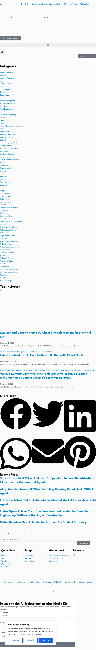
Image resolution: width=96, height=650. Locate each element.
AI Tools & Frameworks (9, 241)
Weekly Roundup (6, 73)
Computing (4, 213)
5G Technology (6, 281)
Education (4, 185)
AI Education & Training (9, 269)
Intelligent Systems (7, 154)
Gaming (3, 171)
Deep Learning (5, 194)
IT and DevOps (6, 146)
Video (2, 87)
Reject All (30, 640)
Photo (2, 118)
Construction (5, 210)
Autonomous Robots (8, 230)
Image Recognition (7, 157)
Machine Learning (6, 137)
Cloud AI (3, 219)
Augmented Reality (7, 236)
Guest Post (4, 165)
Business (3, 224)
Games (3, 174)
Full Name (4, 612)
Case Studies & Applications (11, 222)
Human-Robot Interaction (10, 160)
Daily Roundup (5, 202)
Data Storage (5, 196)
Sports (2, 98)
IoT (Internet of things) (9, 148)
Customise (15, 640)
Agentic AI (4, 278)
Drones (2, 188)
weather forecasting (8, 78)
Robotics (3, 106)
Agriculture (4, 275)
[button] (48, 45)
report (2, 112)
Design (2, 191)
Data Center (5, 199)
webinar (3, 75)
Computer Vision (6, 216)
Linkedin (79, 556)
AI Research (4, 250)
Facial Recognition (7, 182)
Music (2, 129)
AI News (3, 255)
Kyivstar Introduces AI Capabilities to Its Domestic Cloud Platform (43, 355)
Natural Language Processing (11, 126)
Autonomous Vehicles (8, 227)
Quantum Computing (8, 115)
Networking (4, 120)
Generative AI (5, 168)
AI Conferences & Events (9, 272)
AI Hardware (5, 267)
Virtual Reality (5, 84)
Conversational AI (7, 205)
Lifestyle (3, 140)
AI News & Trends (7, 253)
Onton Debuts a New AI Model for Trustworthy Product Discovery (43, 522)
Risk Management (7, 109)
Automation (4, 233)
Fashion (3, 179)
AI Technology (5, 244)
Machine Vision (5, 132)
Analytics (3, 239)
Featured (3, 177)
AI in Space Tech (6, 261)
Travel (2, 92)
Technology (4, 95)
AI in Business (5, 264)
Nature (2, 123)
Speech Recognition (7, 101)
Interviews (4, 151)
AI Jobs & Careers (7, 258)
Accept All (45, 640)
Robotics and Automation (10, 103)
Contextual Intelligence (9, 208)
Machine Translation (8, 134)
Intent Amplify (59, 592)
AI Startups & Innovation (9, 247)
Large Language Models (9, 143)
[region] (30, 633)
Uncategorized (5, 89)
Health (2, 163)
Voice (2, 81)
